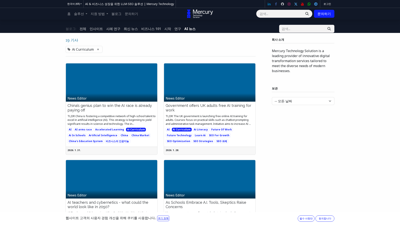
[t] (315, 4)
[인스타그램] (289, 4)
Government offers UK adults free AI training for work (208, 107)
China (124, 135)
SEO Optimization (178, 141)
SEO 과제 (221, 141)
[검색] (307, 14)
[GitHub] (282, 4)
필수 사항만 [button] (306, 218)
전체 (83, 28)
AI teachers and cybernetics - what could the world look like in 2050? (108, 204)
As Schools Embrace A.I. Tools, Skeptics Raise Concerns (206, 204)
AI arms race (83, 129)
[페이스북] (275, 4)
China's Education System (86, 141)
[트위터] (295, 4)
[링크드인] (269, 4)
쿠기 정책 (163, 218)
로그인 (327, 4)
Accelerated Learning (109, 129)
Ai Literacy (201, 129)
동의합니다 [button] (325, 218)
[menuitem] (69, 14)
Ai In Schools (77, 135)
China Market (140, 135)
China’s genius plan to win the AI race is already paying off (110, 107)
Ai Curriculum (136, 129)
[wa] (309, 4)
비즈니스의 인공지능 (117, 141)
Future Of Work (221, 129)
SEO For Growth (219, 135)
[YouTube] (302, 4)
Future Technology (179, 135)
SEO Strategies (203, 141)
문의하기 (324, 13)
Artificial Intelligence (103, 135)
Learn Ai (200, 135)
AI (70, 129)
